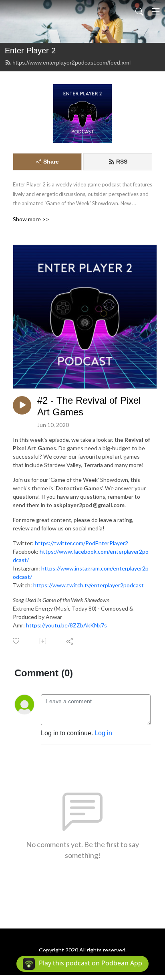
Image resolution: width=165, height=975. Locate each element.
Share (51, 161)
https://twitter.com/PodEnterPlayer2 (81, 543)
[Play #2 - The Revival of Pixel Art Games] (22, 405)
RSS (121, 161)
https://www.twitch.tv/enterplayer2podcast (88, 585)
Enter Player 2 (30, 50)
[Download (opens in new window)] (43, 641)
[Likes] (16, 641)
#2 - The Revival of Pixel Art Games (89, 406)
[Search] (139, 11)
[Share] (70, 641)
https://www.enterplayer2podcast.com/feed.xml (71, 62)
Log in (103, 733)
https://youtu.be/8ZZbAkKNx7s (66, 625)
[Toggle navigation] (156, 11)
